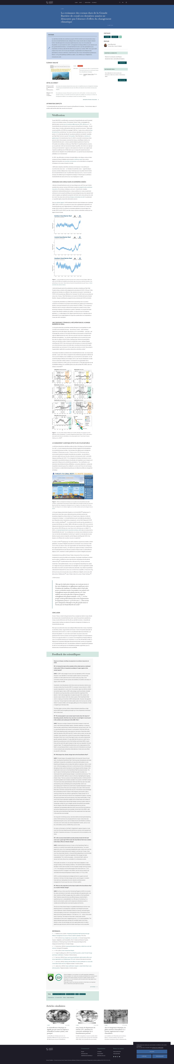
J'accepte (152, 1051)
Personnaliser (160, 1056)
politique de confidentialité (157, 1047)
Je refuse (144, 1056)
